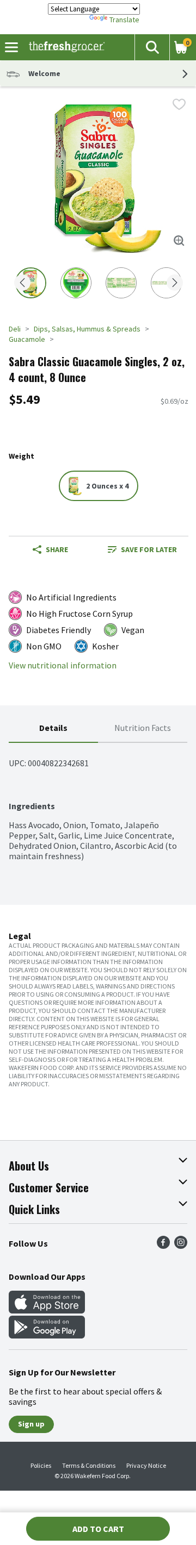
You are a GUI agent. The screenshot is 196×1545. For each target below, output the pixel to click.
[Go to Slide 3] (121, 283)
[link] (142, 549)
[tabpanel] (98, 802)
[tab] (53, 728)
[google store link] (47, 1335)
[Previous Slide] (22, 283)
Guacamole (27, 339)
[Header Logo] (65, 47)
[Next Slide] (174, 283)
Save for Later (149, 549)
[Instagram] (180, 1245)
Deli (15, 329)
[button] (151, 47)
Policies (40, 1465)
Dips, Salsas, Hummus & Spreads (87, 329)
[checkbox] (179, 104)
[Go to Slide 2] (76, 283)
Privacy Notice (146, 1465)
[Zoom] (179, 241)
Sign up (31, 1424)
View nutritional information (63, 665)
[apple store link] (47, 1310)
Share (57, 549)
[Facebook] (163, 1245)
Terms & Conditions (88, 1465)
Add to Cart (98, 1528)
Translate (124, 19)
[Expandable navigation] (11, 47)
